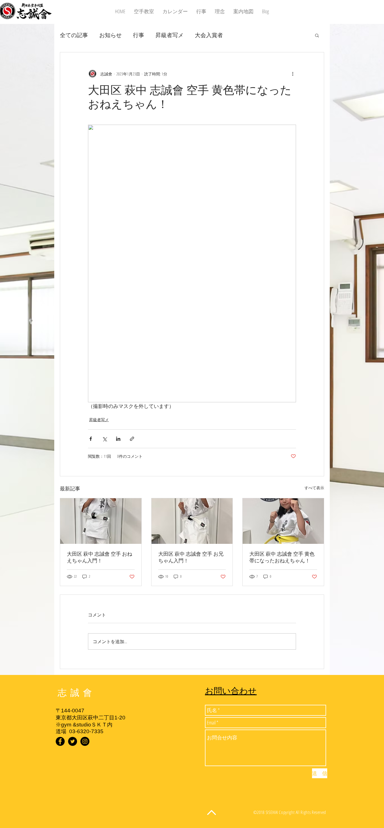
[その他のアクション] (292, 73)
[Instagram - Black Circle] (84, 741)
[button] (317, 35)
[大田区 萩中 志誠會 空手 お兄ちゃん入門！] (192, 521)
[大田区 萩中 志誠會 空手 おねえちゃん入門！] (100, 521)
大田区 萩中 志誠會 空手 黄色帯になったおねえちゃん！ (282, 557)
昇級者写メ (169, 35)
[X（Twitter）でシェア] (104, 438)
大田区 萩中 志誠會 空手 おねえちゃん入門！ (99, 557)
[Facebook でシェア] (90, 438)
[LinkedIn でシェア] (118, 438)
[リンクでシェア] (132, 438)
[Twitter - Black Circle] (72, 741)
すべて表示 (314, 487)
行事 (138, 35)
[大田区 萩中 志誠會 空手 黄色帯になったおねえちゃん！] (283, 521)
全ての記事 (74, 35)
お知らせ (110, 35)
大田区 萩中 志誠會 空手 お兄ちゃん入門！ (190, 557)
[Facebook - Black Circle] (60, 741)
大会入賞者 (209, 35)
